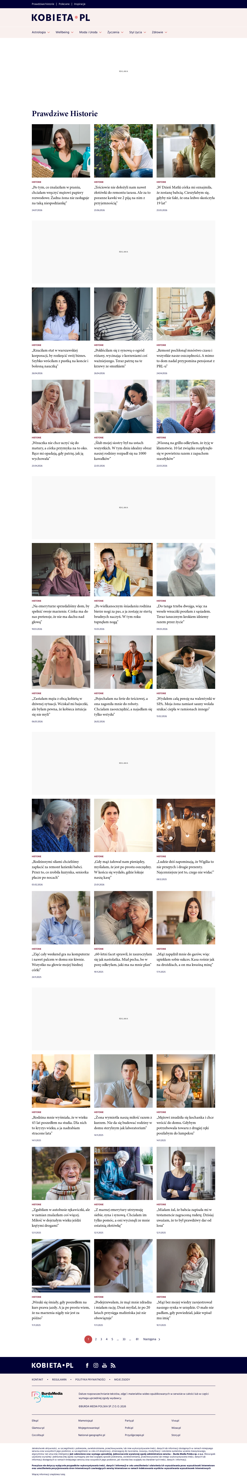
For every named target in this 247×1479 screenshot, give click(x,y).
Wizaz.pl (176, 1428)
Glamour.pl (38, 1428)
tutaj (63, 1474)
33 (124, 1339)
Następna (149, 1339)
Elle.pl (35, 1421)
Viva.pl (175, 1421)
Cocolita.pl (38, 1435)
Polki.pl (129, 1428)
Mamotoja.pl (85, 1421)
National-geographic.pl (91, 1435)
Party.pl (129, 1421)
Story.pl (175, 1435)
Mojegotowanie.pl (88, 1428)
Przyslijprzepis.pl (134, 1435)
